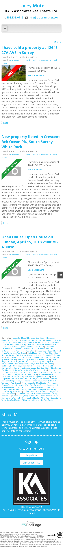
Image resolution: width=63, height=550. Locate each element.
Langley (44, 370)
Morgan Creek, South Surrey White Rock (37, 372)
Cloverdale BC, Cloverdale (12, 349)
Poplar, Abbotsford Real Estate (34, 383)
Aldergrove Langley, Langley (33, 340)
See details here (36, 75)
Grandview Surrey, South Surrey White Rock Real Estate (30, 364)
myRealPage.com (31, 525)
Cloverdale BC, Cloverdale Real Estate (39, 349)
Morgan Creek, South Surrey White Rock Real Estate (31, 373)
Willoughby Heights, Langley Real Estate (37, 400)
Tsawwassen (6, 396)
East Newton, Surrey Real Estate (29, 355)
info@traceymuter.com (44, 17)
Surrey (54, 394)
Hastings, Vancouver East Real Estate (35, 368)
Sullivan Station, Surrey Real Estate (23, 389)
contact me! (25, 430)
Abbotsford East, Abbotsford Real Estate (29, 338)
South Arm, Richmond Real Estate (30, 387)
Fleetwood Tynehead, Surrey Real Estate (33, 359)
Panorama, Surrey (39, 381)
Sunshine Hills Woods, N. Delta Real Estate (33, 394)
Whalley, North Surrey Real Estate (25, 398)
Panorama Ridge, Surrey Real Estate (16, 381)
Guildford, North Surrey (11, 366)
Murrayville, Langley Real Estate (37, 376)
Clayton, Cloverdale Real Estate (31, 347)
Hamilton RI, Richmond (32, 366)
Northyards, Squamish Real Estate (43, 379)
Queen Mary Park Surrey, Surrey (32, 385)
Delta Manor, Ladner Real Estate (41, 353)
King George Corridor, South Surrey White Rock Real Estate (31, 369)
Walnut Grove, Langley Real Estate (26, 396)
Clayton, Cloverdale (10, 347)
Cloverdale (50, 347)
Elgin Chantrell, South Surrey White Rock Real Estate (27, 357)
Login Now (31, 454)
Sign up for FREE (31, 462)
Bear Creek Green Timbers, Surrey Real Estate (31, 342)
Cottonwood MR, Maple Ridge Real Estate (18, 351)
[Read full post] (14, 73)
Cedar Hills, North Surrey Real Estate (41, 344)
